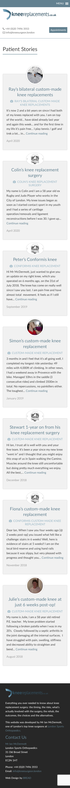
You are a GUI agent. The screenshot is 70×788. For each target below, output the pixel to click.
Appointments (58, 30)
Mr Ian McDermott (16, 744)
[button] (60, 3)
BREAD (27, 778)
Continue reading (37, 133)
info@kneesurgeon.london (20, 32)
